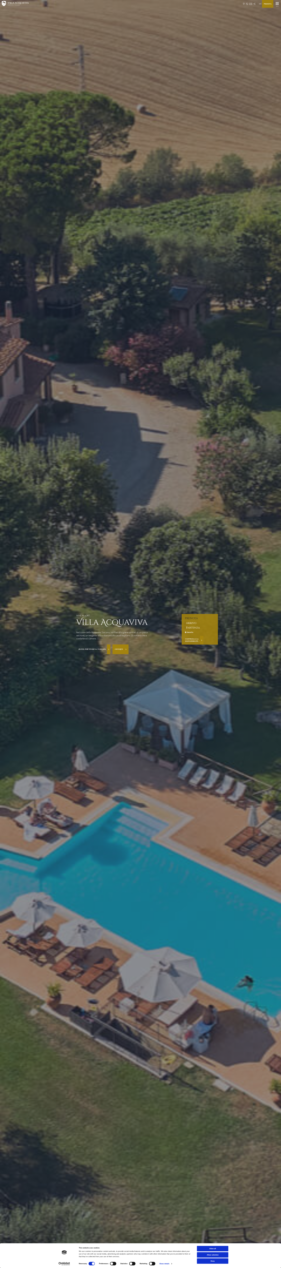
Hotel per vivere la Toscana (92, 649)
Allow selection (213, 1255)
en (260, 4)
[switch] (113, 1263)
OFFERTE (119, 649)
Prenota (268, 4)
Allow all (212, 1249)
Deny (213, 1261)
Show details (164, 1264)
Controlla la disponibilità (191, 640)
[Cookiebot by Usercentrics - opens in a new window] (64, 1263)
